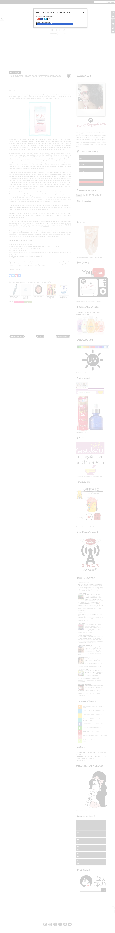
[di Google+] (38, 20)
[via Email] (48, 20)
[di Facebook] (41, 20)
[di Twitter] (45, 20)
